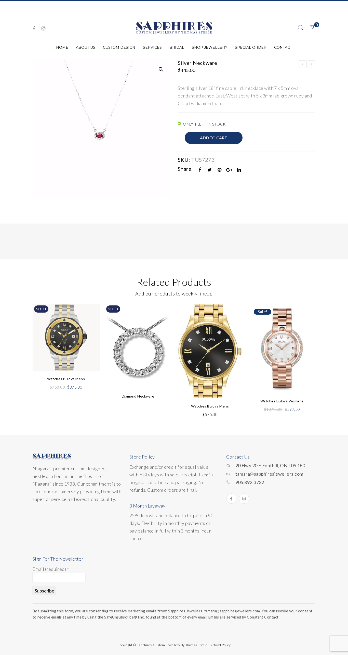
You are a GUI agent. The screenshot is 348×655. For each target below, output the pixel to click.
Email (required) (51, 569)
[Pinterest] (219, 169)
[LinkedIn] (239, 169)
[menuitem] (62, 47)
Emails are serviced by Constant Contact (243, 617)
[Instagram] (43, 28)
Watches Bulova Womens (281, 401)
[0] (312, 27)
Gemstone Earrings (302, 65)
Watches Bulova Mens (66, 379)
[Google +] (229, 169)
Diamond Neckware (138, 396)
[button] (161, 69)
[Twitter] (209, 169)
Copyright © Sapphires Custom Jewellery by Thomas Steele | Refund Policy (174, 645)
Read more (66, 355)
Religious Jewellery (311, 65)
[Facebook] (34, 28)
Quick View (89, 320)
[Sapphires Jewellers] (174, 27)
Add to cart (213, 137)
